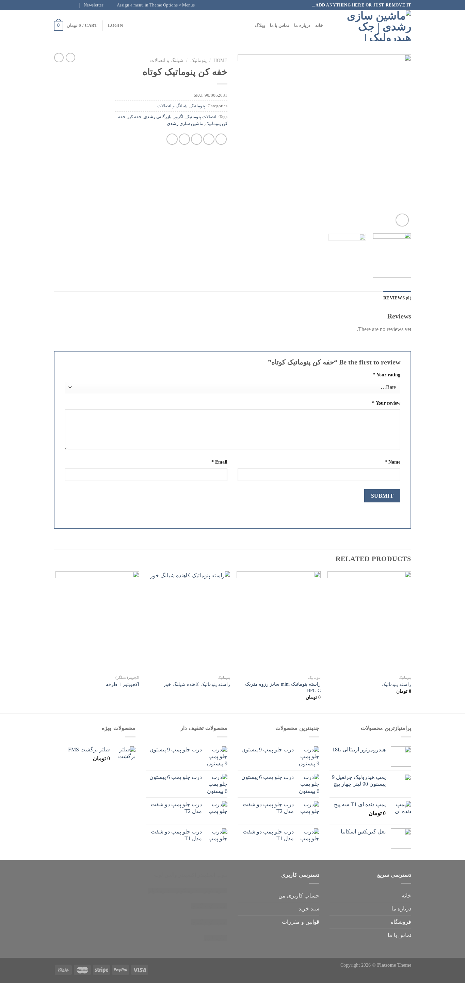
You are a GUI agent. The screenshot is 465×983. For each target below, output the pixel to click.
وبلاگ (260, 25)
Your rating (386, 374)
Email (219, 462)
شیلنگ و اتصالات (166, 60)
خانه (319, 25)
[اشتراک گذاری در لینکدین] (172, 139)
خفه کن (135, 116)
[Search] (330, 25)
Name (392, 462)
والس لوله (165, 875)
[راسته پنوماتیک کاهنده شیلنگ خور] (188, 621)
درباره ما (302, 25)
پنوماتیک (198, 60)
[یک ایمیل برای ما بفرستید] (57, 5)
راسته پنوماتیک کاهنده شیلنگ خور (196, 684)
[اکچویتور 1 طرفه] (97, 621)
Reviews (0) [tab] (397, 298)
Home (220, 60)
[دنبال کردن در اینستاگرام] (70, 5)
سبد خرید (309, 908)
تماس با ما (280, 25)
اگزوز (178, 116)
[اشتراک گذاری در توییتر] (208, 139)
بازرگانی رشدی (158, 116)
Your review (386, 403)
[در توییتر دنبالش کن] (64, 5)
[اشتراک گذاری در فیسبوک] (221, 139)
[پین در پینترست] (184, 139)
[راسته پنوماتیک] (369, 621)
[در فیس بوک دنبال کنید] (77, 5)
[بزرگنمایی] (402, 220)
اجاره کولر (187, 890)
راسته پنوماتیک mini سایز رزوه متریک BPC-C (283, 687)
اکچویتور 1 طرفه (122, 684)
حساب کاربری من (298, 896)
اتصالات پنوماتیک (201, 116)
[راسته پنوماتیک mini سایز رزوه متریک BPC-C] (279, 621)
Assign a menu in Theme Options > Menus (156, 5)
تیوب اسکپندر (212, 875)
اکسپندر (187, 875)
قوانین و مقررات (300, 922)
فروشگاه (401, 922)
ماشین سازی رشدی (185, 123)
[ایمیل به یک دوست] (196, 139)
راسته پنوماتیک (396, 684)
